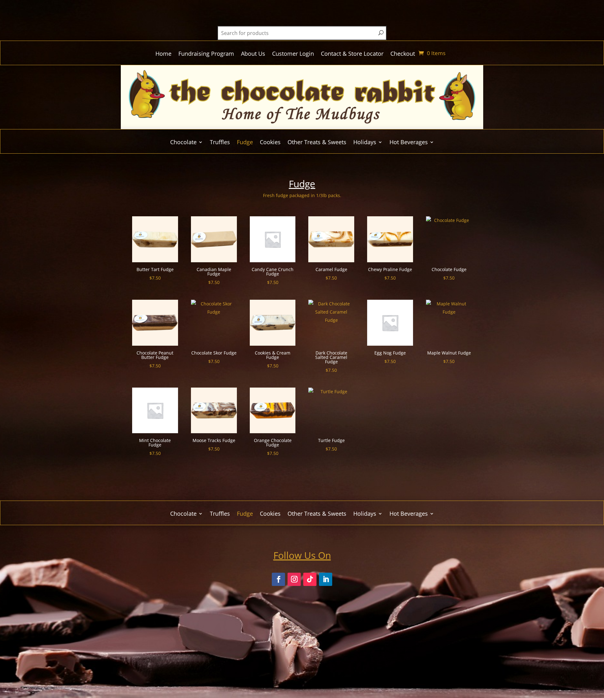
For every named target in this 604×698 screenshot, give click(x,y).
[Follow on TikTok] (309, 579)
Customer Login (293, 54)
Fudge (245, 143)
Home (163, 54)
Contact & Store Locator (352, 54)
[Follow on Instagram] (294, 579)
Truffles (220, 143)
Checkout (402, 54)
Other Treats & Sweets (317, 143)
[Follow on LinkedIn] (325, 579)
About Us (253, 54)
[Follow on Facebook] (278, 579)
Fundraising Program (206, 54)
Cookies (270, 143)
